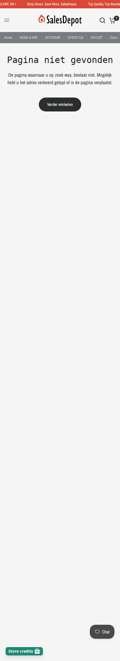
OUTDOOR (52, 37)
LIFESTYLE (75, 37)
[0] (111, 20)
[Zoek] (102, 20)
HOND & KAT (29, 37)
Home (8, 37)
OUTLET (97, 37)
